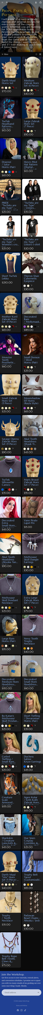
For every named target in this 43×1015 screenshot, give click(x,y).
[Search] (7, 2)
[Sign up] (38, 992)
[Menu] (2, 2)
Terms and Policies (21, 1005)
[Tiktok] (25, 1010)
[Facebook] (18, 1010)
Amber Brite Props (23, 1001)
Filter (6, 54)
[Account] (36, 2)
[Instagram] (21, 1010)
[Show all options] (16, 88)
